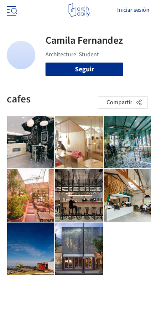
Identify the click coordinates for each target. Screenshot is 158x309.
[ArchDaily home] (79, 10)
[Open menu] (11, 10)
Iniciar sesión (133, 10)
